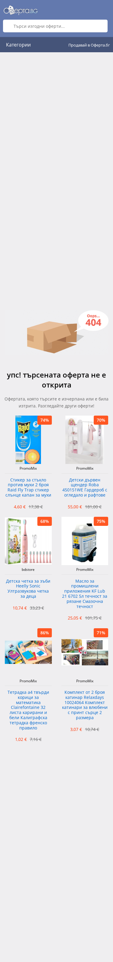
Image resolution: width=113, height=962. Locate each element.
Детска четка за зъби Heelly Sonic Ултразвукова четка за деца (28, 589)
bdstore (28, 570)
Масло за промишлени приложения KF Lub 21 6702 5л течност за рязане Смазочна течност (84, 594)
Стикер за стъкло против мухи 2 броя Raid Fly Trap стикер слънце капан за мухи (28, 488)
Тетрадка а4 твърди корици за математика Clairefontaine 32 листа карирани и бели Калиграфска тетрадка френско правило (28, 710)
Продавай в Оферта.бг (89, 45)
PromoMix (28, 468)
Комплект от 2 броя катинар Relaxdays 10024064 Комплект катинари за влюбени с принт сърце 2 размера (85, 705)
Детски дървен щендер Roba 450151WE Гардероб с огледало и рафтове (84, 488)
